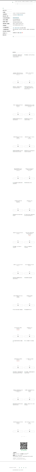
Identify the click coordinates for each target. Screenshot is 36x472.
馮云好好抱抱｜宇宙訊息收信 (6, 31)
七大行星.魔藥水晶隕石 (6, 27)
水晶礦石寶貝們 (5, 14)
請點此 (21, 32)
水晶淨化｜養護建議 (5, 19)
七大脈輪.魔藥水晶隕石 (6, 29)
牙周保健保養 (4, 25)
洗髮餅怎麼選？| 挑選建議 (6, 23)
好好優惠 (4, 12)
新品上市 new (5, 10)
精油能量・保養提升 (5, 21)
